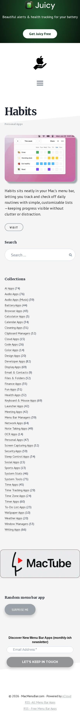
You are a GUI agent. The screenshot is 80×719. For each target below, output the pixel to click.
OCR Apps (11, 434)
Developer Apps (15, 361)
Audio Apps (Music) (16, 299)
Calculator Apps (15, 316)
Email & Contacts (16, 372)
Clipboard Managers (17, 333)
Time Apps (11, 484)
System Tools (14, 479)
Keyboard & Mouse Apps (20, 400)
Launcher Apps (14, 406)
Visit (14, 227)
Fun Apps (10, 389)
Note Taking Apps (16, 428)
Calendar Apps (14, 322)
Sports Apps (12, 468)
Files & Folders (15, 378)
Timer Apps (12, 501)
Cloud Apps (12, 339)
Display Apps (13, 367)
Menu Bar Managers (17, 417)
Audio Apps (12, 294)
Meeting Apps (13, 412)
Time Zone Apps (15, 496)
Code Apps (11, 344)
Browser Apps (13, 311)
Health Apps (13, 395)
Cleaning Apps (14, 328)
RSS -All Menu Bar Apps (40, 702)
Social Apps (12, 462)
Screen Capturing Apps (19, 445)
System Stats (13, 473)
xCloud (66, 696)
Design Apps (12, 356)
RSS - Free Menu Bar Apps (40, 708)
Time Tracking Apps (17, 490)
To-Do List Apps (15, 507)
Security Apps (13, 451)
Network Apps (14, 423)
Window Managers (16, 524)
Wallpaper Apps (14, 512)
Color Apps (11, 350)
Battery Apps (13, 305)
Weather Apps (13, 518)
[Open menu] (40, 83)
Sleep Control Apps (17, 456)
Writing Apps (12, 529)
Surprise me (20, 610)
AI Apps (9, 288)
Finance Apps (13, 384)
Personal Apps (14, 124)
